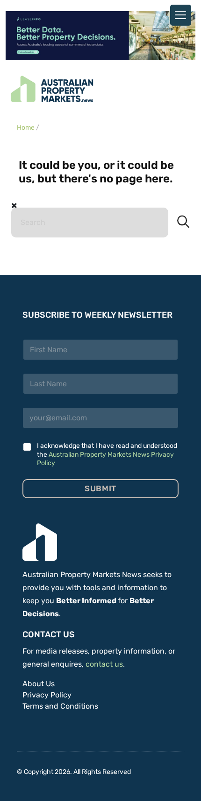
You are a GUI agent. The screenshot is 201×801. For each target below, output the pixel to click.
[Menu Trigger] (180, 15)
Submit (100, 488)
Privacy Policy (47, 694)
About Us (38, 683)
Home (26, 128)
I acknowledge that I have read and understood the (107, 454)
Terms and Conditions (60, 706)
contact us (104, 664)
